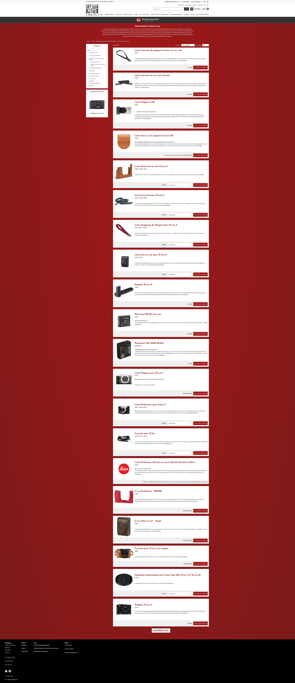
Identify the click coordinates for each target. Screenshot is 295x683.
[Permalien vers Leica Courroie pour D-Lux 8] (123, 201)
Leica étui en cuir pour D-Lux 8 (151, 255)
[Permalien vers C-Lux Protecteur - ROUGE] (123, 496)
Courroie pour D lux (145, 433)
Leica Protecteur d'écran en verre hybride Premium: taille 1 (165, 462)
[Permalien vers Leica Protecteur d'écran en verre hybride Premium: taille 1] (123, 468)
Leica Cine (91, 85)
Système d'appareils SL (94, 55)
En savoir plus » (183, 60)
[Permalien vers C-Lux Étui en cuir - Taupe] (123, 526)
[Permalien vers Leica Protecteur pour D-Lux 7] (123, 409)
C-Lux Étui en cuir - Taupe (148, 521)
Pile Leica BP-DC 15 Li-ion (148, 314)
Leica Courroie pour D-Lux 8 (149, 195)
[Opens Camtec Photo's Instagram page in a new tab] (6, 671)
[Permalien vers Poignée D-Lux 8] (123, 290)
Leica (93, 41)
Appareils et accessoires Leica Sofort (97, 65)
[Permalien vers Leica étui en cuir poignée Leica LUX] (123, 141)
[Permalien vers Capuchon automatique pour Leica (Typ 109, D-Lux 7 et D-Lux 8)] (123, 579)
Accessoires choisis (94, 76)
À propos (23, 645)
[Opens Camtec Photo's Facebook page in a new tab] (10, 671)
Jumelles (186, 14)
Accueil (88, 41)
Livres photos (92, 78)
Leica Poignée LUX (145, 102)
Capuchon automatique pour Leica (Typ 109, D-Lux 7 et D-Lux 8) (168, 575)
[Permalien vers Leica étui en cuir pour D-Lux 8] (123, 260)
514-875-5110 (11, 657)
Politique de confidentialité (41, 651)
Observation (92, 70)
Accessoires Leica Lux (95, 67)
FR (207, 1)
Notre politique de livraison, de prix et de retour (46, 648)
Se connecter (186, 1)
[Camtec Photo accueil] (92, 10)
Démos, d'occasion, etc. (94, 73)
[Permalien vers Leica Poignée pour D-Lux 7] (123, 379)
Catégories (97, 46)
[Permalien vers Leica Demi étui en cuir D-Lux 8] (123, 171)
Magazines (91, 81)
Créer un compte (196, 1)
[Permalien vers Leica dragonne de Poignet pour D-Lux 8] (123, 230)
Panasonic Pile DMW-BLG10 (149, 343)
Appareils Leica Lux (95, 62)
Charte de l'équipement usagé (41, 645)
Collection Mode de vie (94, 83)
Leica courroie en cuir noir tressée (152, 75)
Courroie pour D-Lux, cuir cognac (151, 548)
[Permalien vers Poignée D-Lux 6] (123, 609)
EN (204, 1)
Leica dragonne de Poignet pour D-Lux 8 (156, 225)
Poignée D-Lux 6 (143, 605)
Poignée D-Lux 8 (143, 285)
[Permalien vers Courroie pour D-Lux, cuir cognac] (123, 553)
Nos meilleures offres (202, 14)
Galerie (23, 648)
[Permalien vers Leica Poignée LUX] (123, 110)
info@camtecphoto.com (172, 1)
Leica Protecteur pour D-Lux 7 (150, 405)
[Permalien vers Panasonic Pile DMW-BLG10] (123, 349)
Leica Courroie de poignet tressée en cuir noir (158, 50)
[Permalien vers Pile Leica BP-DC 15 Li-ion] (123, 320)
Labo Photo (24, 651)
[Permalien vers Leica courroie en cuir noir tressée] (123, 82)
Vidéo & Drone (155, 14)
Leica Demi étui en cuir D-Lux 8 (151, 166)
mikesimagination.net (12, 679)
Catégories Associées (97, 91)
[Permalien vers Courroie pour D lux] (123, 439)
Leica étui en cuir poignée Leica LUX (154, 136)
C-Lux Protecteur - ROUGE (148, 491)
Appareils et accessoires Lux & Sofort (106, 41)
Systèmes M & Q (93, 52)
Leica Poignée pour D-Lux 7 (149, 373)
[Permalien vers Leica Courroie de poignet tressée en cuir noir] (123, 56)
